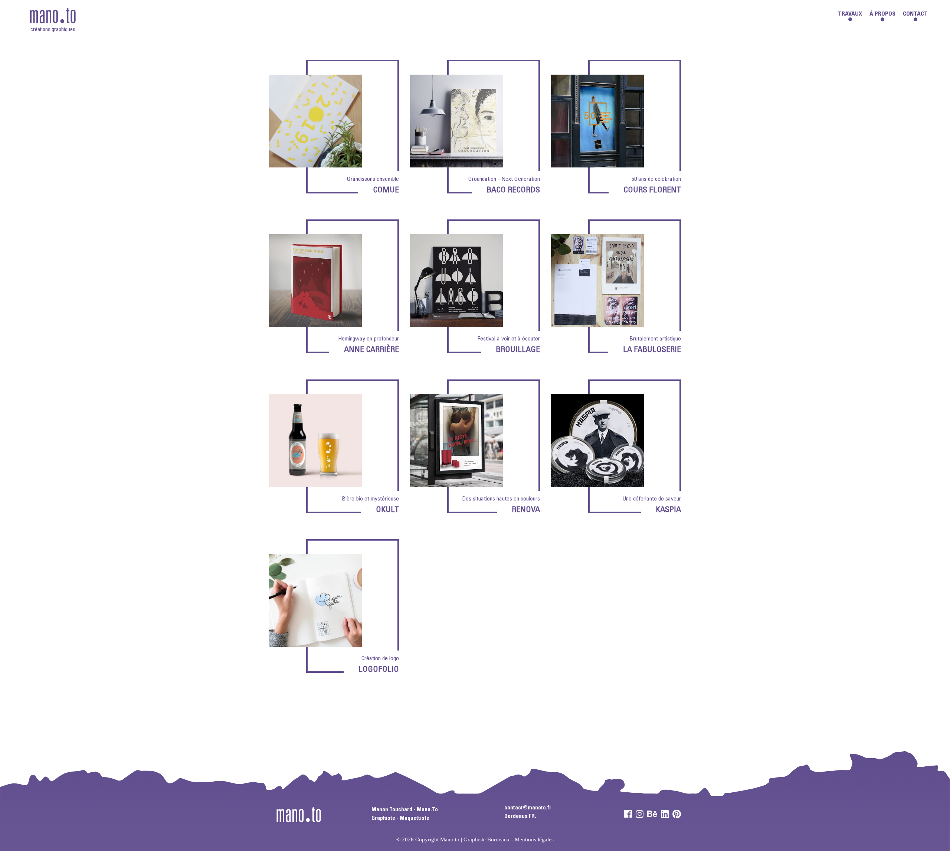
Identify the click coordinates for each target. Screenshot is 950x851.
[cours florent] (597, 163)
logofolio (378, 670)
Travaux (850, 14)
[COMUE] (315, 163)
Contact (915, 14)
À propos (882, 14)
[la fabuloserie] (597, 323)
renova (526, 510)
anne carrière (371, 350)
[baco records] (456, 163)
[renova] (456, 483)
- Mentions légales (532, 839)
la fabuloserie (652, 350)
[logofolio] (315, 643)
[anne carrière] (315, 323)
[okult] (315, 483)
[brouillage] (456, 323)
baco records (513, 190)
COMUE (386, 190)
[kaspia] (597, 483)
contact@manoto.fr (527, 808)
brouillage (518, 350)
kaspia (668, 510)
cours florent (652, 190)
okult (387, 510)
